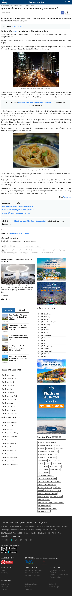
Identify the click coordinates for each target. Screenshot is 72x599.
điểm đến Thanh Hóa (51, 493)
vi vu (54, 487)
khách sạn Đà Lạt (55, 469)
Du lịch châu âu (55, 445)
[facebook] (62, 12)
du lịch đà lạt (52, 460)
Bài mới (22, 310)
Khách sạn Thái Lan (9, 461)
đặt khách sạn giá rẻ (50, 250)
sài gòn (40, 484)
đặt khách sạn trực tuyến (45, 502)
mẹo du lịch (57, 481)
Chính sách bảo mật (32, 573)
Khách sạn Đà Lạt (8, 375)
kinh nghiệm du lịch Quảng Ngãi (47, 478)
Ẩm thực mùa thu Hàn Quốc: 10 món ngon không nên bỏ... (18, 348)
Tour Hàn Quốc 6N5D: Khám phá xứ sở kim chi (36, 103)
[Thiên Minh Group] (29, 562)
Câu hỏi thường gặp (32, 575)
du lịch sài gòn (42, 454)
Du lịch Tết (5, 589)
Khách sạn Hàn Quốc (9, 429)
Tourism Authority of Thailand (57, 571)
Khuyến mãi (5, 584)
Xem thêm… (5, 296)
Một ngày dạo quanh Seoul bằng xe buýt (17, 206)
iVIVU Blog (4, 573)
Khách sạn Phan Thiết (9, 396)
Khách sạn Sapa (7, 403)
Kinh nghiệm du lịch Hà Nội (45, 475)
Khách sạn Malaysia (9, 443)
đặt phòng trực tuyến (7, 252)
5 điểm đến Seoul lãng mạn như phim (16, 213)
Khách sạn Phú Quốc (9, 399)
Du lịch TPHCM (52, 457)
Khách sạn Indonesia (9, 436)
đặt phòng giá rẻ (63, 250)
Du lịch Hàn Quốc (18, 26)
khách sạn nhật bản (55, 466)
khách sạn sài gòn (43, 469)
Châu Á (7, 5)
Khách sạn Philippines (9, 454)
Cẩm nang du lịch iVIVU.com (21, 233)
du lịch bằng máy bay (49, 442)
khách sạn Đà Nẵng (43, 472)
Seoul (15, 31)
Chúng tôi (4, 570)
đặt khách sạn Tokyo (44, 499)
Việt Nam (40, 490)
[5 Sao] (7, 241)
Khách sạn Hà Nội (8, 382)
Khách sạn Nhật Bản (9, 450)
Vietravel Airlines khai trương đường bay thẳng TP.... (18, 338)
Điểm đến (28, 587)
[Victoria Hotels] (43, 562)
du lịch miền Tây (42, 451)
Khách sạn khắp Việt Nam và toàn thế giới (30, 221)
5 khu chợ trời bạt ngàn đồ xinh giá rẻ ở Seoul (19, 210)
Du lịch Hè (52, 584)
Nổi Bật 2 (37, 246)
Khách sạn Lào (7, 440)
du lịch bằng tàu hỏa (44, 445)
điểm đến (40, 493)
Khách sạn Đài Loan (9, 426)
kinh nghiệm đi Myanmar (45, 481)
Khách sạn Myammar (9, 447)
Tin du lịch (4, 587)
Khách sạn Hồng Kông (10, 433)
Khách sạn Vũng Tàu (9, 413)
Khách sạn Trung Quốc (10, 464)
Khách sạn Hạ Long (9, 410)
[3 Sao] (4, 241)
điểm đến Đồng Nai (43, 496)
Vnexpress (67, 197)
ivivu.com (22, 252)
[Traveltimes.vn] (51, 382)
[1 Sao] (1, 241)
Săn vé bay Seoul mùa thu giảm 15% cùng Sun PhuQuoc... (18, 358)
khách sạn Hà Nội (43, 466)
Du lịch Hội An (59, 448)
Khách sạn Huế (7, 389)
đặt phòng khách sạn (44, 505)
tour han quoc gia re (47, 252)
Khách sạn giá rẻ (57, 463)
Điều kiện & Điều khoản (33, 570)
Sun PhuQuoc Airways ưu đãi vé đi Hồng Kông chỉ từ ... (18, 317)
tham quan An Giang (50, 484)
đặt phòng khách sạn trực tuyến (47, 508)
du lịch (40, 442)
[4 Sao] (6, 241)
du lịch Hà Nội (50, 448)
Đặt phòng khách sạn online (53, 490)
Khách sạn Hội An (8, 385)
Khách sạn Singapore (9, 457)
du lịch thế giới (42, 457)
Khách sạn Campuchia (9, 422)
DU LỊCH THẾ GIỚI (28, 246)
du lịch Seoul (39, 250)
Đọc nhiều (8, 310)
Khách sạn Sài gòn (8, 406)
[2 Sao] (3, 241)
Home (2, 5)
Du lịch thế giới (54, 587)
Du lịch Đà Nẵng (42, 460)
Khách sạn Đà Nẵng (9, 378)
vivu (59, 487)
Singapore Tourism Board (59, 575)
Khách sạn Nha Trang (9, 392)
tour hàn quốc (36, 252)
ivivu (16, 252)
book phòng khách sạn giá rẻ (14, 250)
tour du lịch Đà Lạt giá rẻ (45, 487)
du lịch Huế (41, 448)
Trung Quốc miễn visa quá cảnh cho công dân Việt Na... (18, 327)
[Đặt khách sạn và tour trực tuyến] (51, 281)
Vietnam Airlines (55, 577)
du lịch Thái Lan (52, 454)
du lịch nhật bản (53, 451)
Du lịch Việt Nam (31, 584)
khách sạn (48, 463)
